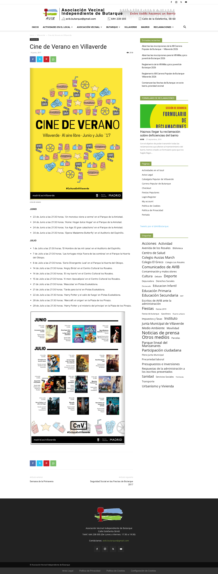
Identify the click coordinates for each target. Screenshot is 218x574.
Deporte (170, 276)
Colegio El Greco (152, 262)
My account (147, 201)
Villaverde (130, 27)
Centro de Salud (153, 252)
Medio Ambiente (153, 328)
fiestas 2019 (161, 309)
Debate (158, 276)
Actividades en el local (56, 27)
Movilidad (173, 328)
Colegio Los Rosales (175, 262)
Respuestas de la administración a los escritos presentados (163, 370)
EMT (181, 296)
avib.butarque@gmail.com (116, 540)
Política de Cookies (151, 205)
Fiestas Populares (150, 192)
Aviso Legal (147, 174)
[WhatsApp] (53, 59)
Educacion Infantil (165, 285)
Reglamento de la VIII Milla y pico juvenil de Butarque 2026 (162, 66)
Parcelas (175, 337)
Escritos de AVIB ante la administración (156, 302)
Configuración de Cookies (143, 570)
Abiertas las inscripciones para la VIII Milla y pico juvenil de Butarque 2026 (164, 57)
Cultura (147, 276)
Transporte (148, 381)
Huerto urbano (179, 314)
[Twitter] (181, 2)
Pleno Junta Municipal (153, 354)
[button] (184, 27)
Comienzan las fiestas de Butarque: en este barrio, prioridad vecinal (163, 84)
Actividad (165, 243)
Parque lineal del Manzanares (154, 344)
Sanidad (148, 376)
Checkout (146, 188)
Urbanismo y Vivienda (158, 386)
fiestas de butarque (150, 313)
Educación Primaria (156, 290)
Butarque (112, 27)
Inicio (35, 27)
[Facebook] (171, 2)
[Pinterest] (46, 59)
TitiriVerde (180, 377)
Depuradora (148, 281)
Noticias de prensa (160, 332)
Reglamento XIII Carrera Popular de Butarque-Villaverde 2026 (163, 75)
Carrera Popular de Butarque (156, 183)
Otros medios (155, 337)
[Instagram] (176, 2)
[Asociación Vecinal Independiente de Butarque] (109, 14)
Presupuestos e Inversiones (161, 364)
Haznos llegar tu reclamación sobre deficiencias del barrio (160, 133)
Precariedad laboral (153, 359)
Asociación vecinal (88, 27)
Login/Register (149, 197)
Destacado (146, 286)
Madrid (145, 27)
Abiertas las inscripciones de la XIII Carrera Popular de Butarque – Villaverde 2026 (162, 47)
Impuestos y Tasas (152, 318)
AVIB (142, 139)
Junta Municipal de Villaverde (163, 323)
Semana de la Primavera (41, 481)
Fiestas (148, 308)
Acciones (149, 243)
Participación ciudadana (161, 350)
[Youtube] (186, 2)
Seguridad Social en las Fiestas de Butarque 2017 (111, 483)
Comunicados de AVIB (160, 266)
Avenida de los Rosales (156, 248)
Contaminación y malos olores (159, 271)
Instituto (171, 318)
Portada (146, 214)
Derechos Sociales (165, 281)
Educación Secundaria (160, 295)
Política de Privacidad (152, 210)
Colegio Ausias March (158, 257)
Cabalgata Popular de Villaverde (158, 179)
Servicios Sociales (165, 376)
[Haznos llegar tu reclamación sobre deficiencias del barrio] (164, 116)
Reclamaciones (162, 27)
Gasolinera (166, 313)
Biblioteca (178, 248)
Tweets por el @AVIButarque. (154, 226)
